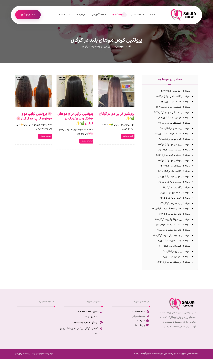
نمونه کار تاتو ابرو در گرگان (177, 257)
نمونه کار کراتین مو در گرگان (176, 118)
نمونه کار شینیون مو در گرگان (175, 107)
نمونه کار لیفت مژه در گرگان (177, 203)
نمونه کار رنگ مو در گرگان (178, 91)
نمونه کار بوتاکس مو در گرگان (176, 150)
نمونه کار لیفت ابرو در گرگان (177, 166)
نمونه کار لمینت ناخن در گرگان (175, 182)
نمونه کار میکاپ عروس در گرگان (174, 134)
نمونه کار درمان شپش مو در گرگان (173, 235)
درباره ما (141, 321)
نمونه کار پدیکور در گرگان (178, 251)
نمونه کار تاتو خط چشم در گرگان (174, 230)
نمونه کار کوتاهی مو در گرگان (176, 160)
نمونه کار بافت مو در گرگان (177, 128)
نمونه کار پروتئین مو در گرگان (176, 144)
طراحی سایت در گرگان (44, 353)
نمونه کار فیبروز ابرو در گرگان (176, 246)
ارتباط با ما (140, 325)
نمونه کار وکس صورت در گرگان (175, 241)
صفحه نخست (138, 311)
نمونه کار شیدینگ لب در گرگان (175, 123)
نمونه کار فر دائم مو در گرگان (176, 139)
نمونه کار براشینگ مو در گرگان (175, 262)
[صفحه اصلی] (130, 46)
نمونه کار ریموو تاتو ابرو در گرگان (174, 219)
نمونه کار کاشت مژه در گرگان (176, 171)
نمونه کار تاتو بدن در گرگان (177, 187)
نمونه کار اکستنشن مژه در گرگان (174, 112)
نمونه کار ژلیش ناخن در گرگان (176, 198)
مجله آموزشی (138, 316)
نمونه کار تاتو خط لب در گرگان (176, 214)
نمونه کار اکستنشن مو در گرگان (175, 225)
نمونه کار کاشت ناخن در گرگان (175, 96)
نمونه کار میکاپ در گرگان (178, 102)
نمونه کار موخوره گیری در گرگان (175, 155)
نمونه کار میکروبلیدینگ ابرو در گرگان (172, 209)
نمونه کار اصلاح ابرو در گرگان (176, 193)
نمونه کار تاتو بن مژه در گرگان (176, 176)
